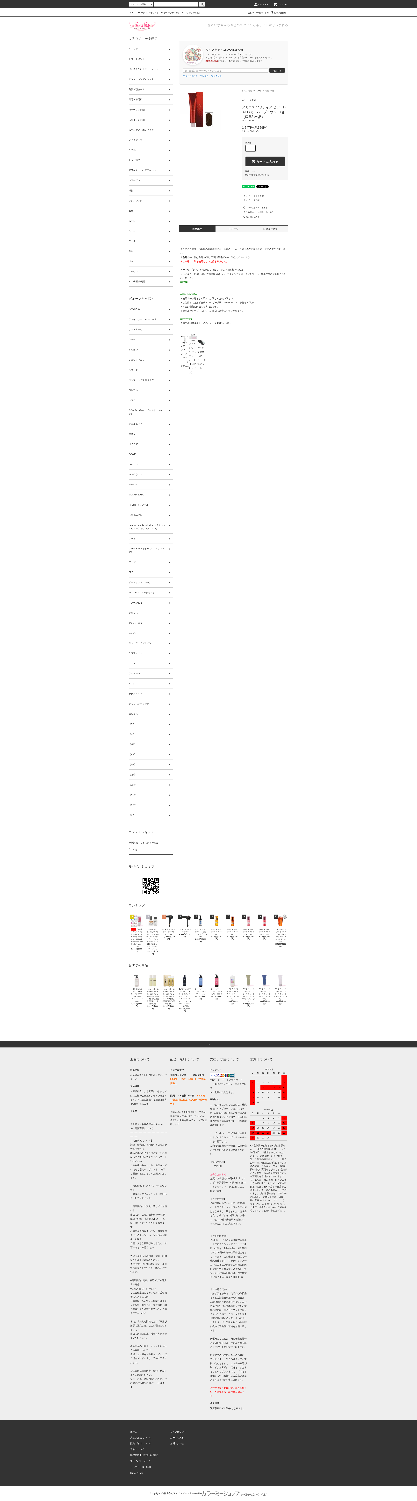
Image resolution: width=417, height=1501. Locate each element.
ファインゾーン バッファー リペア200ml (184, 358)
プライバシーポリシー (141, 1461)
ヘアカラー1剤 (268, 91)
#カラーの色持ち (190, 75)
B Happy (133, 849)
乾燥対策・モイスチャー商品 (143, 842)
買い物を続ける (252, 217)
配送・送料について (140, 1443)
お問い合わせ (280, 13)
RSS (132, 1472)
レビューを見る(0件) (255, 196)
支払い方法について (140, 1437)
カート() (282, 4)
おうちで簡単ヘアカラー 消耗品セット (201, 358)
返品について (251, 171)
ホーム (132, 12)
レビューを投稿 (252, 200)
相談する (277, 70)
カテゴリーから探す (149, 13)
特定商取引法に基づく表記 (257, 175)
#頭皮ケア (204, 75)
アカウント (263, 4)
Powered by (196, 1493)
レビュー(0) (270, 228)
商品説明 (197, 228)
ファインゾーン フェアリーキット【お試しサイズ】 (192, 358)
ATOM (140, 1472)
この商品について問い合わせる (259, 212)
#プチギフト (216, 75)
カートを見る (177, 1437)
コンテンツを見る (193, 13)
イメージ (234, 228)
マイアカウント (178, 1431)
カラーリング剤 (255, 91)
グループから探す (172, 13)
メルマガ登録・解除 (260, 13)
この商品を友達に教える (256, 207)
